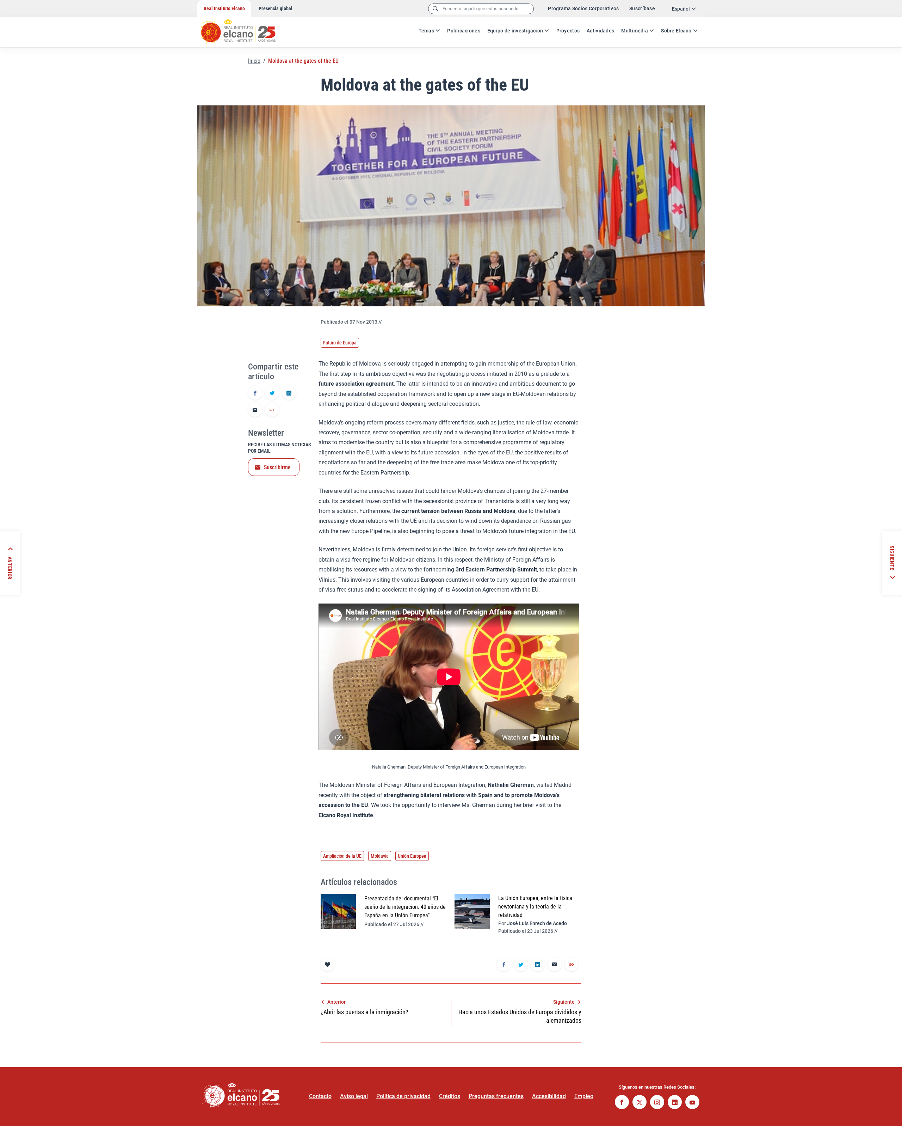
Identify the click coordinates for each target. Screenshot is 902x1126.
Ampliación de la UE (342, 856)
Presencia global (275, 8)
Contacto (320, 1096)
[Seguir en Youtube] (692, 1103)
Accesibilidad (549, 1096)
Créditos (449, 1096)
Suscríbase (642, 8)
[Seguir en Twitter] (639, 1103)
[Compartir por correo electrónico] (255, 410)
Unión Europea (412, 856)
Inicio (254, 60)
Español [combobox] (681, 9)
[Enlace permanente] (272, 410)
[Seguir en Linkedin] (675, 1103)
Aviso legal (354, 1096)
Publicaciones (463, 30)
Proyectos (568, 30)
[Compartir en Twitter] (272, 393)
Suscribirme (277, 467)
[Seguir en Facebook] (622, 1103)
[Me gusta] (328, 964)
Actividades (600, 30)
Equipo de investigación (515, 30)
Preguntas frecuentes (496, 1096)
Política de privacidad (403, 1096)
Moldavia (380, 856)
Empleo (583, 1096)
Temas (426, 30)
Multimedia (634, 30)
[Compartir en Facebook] (255, 393)
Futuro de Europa (340, 342)
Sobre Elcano (676, 30)
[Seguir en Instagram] (657, 1103)
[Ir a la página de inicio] (245, 28)
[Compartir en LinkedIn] (289, 393)
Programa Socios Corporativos (583, 8)
